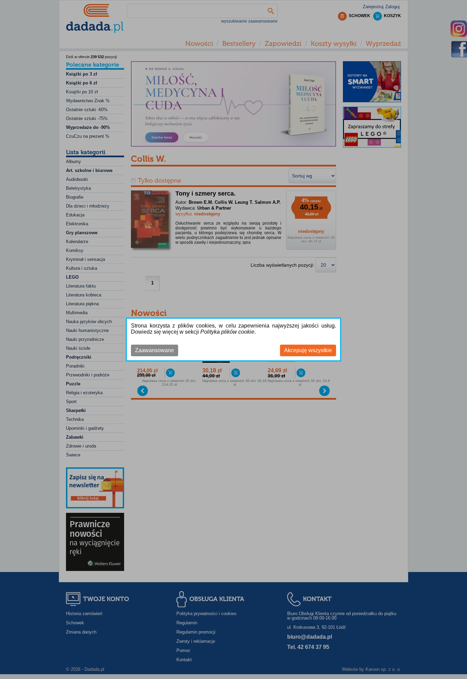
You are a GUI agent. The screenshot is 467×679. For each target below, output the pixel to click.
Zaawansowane (154, 350)
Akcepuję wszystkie (308, 350)
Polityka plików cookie (227, 332)
